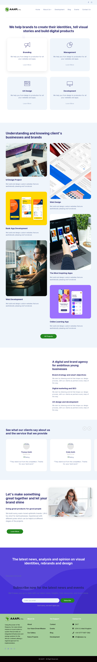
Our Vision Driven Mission (36, 628)
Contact (53, 624)
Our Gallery (31, 633)
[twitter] (8, 649)
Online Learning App (59, 322)
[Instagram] (91, 2)
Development (55, 637)
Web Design (55, 202)
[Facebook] (88, 2)
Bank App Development (17, 228)
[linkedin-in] (11, 649)
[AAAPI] (13, 9)
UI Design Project (14, 180)
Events (52, 628)
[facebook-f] (5, 649)
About (29, 624)
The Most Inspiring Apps (61, 273)
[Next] (89, 428)
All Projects (48, 336)
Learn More (15, 531)
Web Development (14, 299)
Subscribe (67, 600)
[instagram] (14, 649)
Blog (51, 633)
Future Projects (32, 637)
